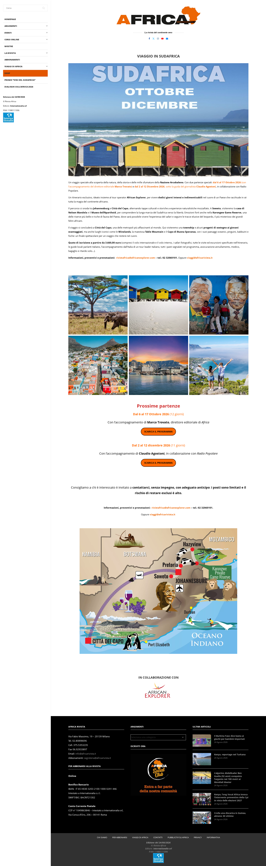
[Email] (167, 39)
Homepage (10, 19)
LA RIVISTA (10, 53)
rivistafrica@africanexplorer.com (136, 257)
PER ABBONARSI (119, 837)
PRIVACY (198, 837)
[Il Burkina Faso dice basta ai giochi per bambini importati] (202, 740)
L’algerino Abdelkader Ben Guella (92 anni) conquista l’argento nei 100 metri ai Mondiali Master (228, 778)
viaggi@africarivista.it (200, 257)
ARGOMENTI (10, 26)
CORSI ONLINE (11, 39)
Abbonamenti (12, 59)
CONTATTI (158, 837)
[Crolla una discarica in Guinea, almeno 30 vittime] (202, 818)
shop (7, 73)
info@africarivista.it (85, 753)
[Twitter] (153, 39)
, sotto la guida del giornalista (175, 186)
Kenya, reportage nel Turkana (230, 754)
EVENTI (8, 32)
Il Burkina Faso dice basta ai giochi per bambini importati (229, 737)
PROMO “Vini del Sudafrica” (19, 80)
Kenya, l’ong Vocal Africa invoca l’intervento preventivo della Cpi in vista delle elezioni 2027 (231, 797)
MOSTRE (8, 46)
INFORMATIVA (213, 837)
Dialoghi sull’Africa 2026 (18, 86)
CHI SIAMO (102, 837)
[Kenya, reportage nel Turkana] (202, 759)
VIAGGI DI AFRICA (13, 66)
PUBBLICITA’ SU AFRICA (178, 837)
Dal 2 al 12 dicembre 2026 (151, 445)
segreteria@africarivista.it (97, 758)
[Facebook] (149, 39)
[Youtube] (162, 39)
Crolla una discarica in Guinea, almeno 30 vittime (230, 815)
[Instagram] (158, 39)
